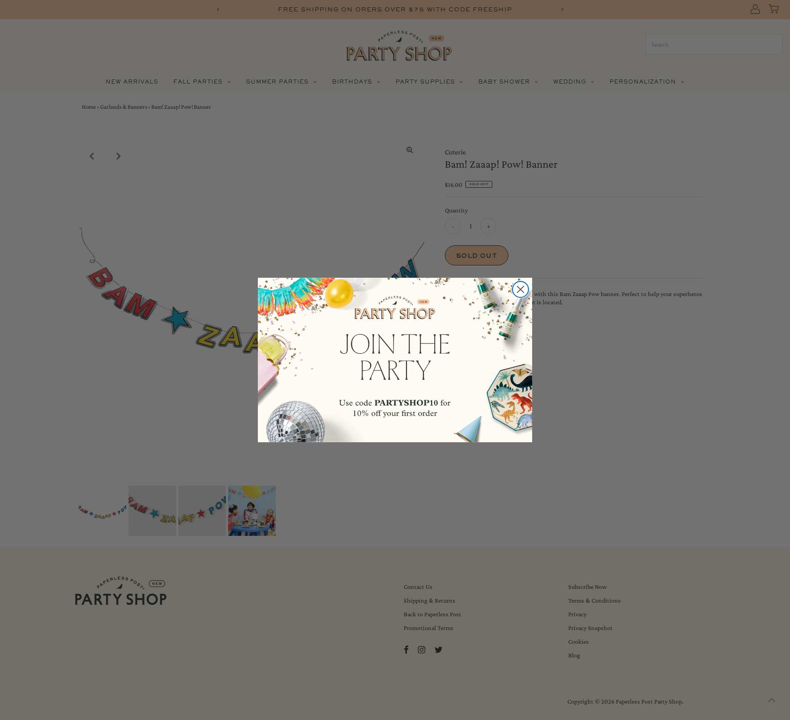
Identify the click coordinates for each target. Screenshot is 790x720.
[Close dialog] (520, 289)
